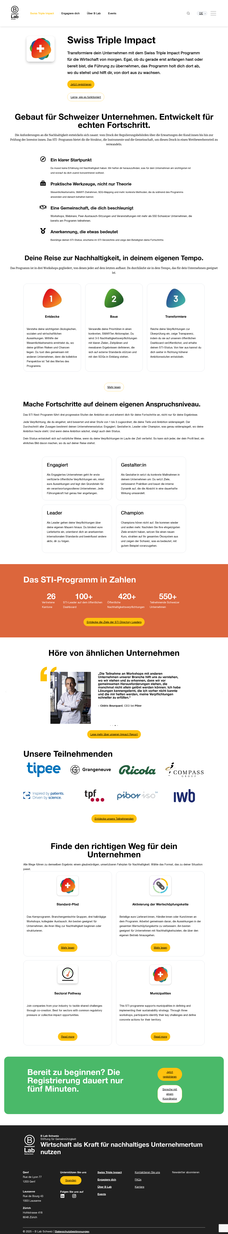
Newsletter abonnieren (185, 1172)
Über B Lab (94, 13)
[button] (6, 691)
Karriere (139, 1186)
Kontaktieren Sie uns (147, 1172)
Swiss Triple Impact (42, 13)
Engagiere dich (70, 13)
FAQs (138, 1179)
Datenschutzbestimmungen (72, 1231)
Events (112, 13)
